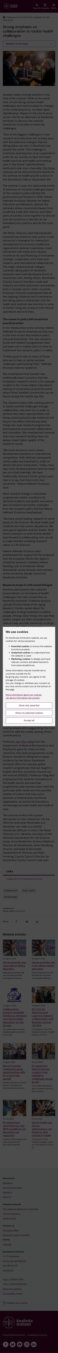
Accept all (29, 720)
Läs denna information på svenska (23, 698)
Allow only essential (29, 705)
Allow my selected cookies (29, 712)
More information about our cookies (24, 694)
